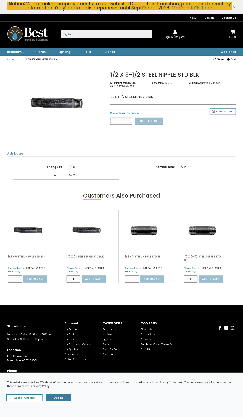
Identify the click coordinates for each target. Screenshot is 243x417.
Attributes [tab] (15, 153)
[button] (238, 251)
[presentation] (15, 153)
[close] (234, 7)
